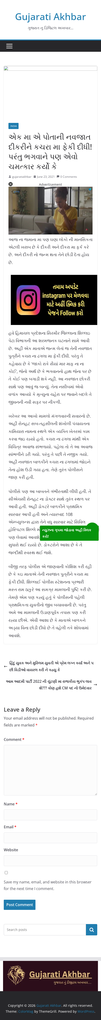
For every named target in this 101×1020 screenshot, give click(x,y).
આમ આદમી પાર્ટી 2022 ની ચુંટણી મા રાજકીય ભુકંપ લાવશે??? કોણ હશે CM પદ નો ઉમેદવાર (49, 685)
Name (11, 804)
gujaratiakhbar (21, 177)
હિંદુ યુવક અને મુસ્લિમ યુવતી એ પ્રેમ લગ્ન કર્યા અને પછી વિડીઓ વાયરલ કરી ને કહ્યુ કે (51, 666)
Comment (14, 739)
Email (10, 827)
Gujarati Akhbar (50, 16)
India (13, 126)
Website (11, 849)
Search (91, 929)
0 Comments (68, 177)
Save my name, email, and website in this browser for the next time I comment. (48, 885)
